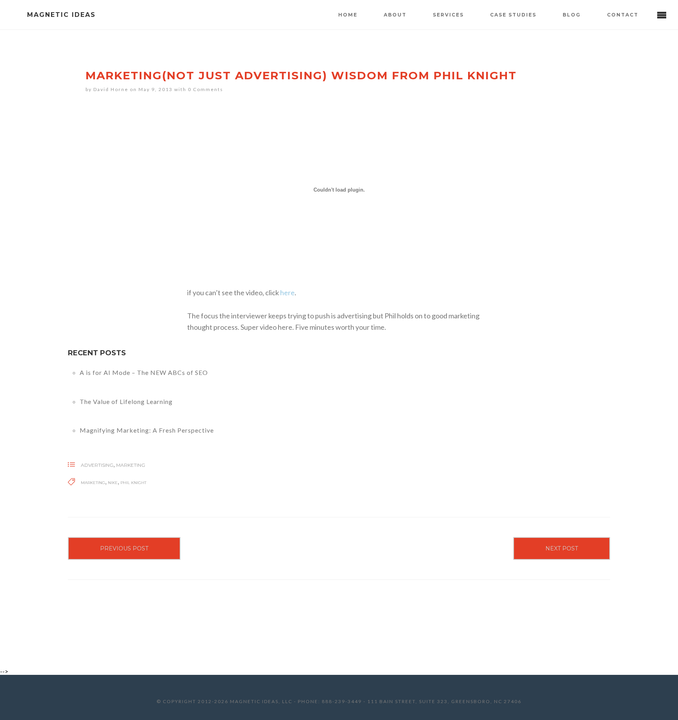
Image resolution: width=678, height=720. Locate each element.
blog (572, 15)
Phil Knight (133, 482)
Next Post (561, 548)
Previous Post (124, 548)
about (395, 15)
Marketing (130, 465)
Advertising (97, 465)
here (287, 292)
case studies (513, 15)
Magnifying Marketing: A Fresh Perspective (147, 430)
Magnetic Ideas (61, 14)
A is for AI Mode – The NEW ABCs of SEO (144, 372)
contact (622, 15)
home (347, 15)
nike (113, 482)
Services (448, 15)
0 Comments (205, 89)
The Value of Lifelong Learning (126, 401)
